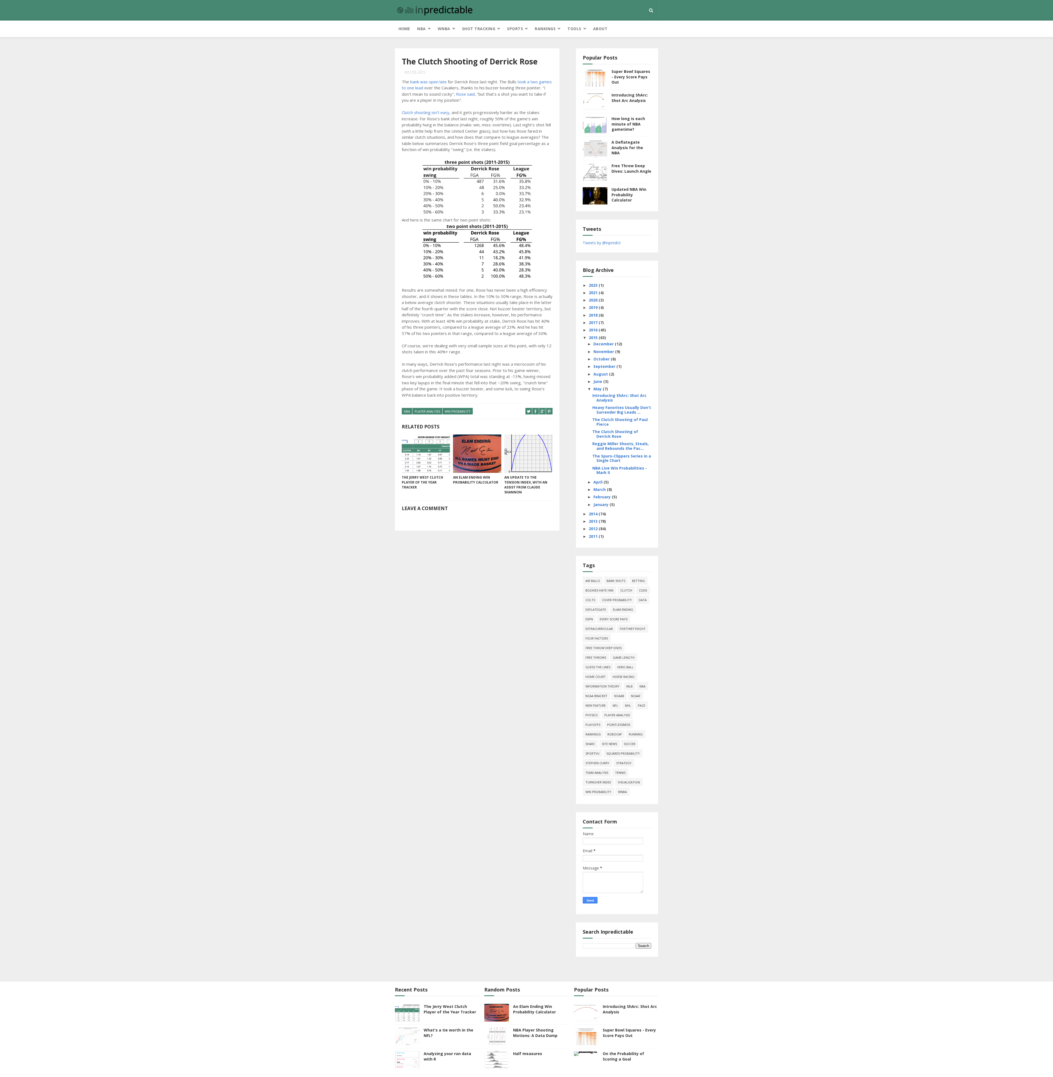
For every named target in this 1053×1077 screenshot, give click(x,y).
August (601, 374)
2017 (594, 322)
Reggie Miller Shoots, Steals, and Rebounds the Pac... (620, 446)
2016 (594, 330)
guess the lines (597, 667)
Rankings (545, 28)
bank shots (616, 581)
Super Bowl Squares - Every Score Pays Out (631, 77)
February (602, 496)
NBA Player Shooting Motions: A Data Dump (535, 1032)
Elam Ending (623, 609)
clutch (626, 590)
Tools (574, 28)
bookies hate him (599, 590)
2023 (594, 285)
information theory (602, 686)
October (602, 359)
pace (641, 705)
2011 (594, 536)
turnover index (598, 782)
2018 (594, 315)
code (643, 590)
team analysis (596, 773)
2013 (594, 521)
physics (591, 715)
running (636, 734)
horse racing (624, 677)
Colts (590, 600)
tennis (620, 773)
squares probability (623, 753)
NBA (421, 28)
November (604, 351)
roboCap (614, 734)
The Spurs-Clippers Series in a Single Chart (621, 458)
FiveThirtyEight (633, 629)
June (598, 381)
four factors (596, 638)
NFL (615, 705)
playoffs (592, 725)
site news (609, 744)
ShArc (590, 744)
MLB (629, 686)
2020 (594, 300)
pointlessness (618, 725)
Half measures (527, 1053)
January (601, 504)
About (600, 28)
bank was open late (428, 81)
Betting (638, 581)
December (604, 343)
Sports (515, 28)
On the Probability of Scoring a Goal (623, 1056)
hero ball (625, 667)
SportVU (592, 753)
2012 (594, 528)
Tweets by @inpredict (602, 242)
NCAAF (636, 696)
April (598, 482)
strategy (624, 763)
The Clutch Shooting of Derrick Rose (615, 434)
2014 (594, 513)
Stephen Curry (597, 763)
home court (595, 677)
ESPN (589, 619)
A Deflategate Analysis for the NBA (627, 147)
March (600, 489)
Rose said (465, 94)
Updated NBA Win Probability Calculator (629, 195)
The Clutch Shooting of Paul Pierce (620, 422)
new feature (595, 705)
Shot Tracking (479, 28)
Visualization (629, 782)
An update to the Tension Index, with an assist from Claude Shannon (525, 485)
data (643, 600)
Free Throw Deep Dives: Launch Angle (631, 168)
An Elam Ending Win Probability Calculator (475, 480)
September (604, 366)
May (598, 388)
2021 (594, 292)
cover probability (617, 600)
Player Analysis (427, 411)
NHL (628, 705)
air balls (592, 581)
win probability (458, 411)
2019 (594, 307)
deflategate (595, 609)
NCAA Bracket (596, 696)
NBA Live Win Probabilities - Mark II (619, 470)
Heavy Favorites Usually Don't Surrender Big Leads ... (621, 410)
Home (404, 28)
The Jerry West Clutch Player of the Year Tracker (422, 482)
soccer (629, 744)
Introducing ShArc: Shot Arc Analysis (630, 97)
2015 (594, 337)
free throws (595, 657)
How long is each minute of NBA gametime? (628, 124)
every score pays (613, 619)
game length (624, 657)
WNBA (444, 28)
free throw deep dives (603, 648)
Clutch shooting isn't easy (425, 112)
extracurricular (599, 629)
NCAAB (619, 696)
